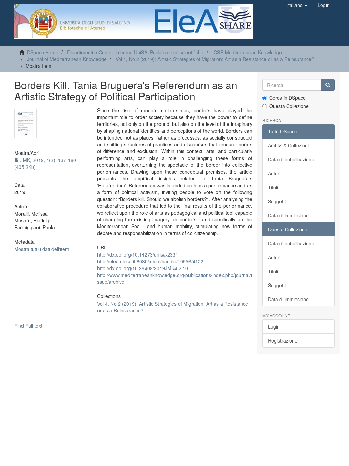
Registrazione (283, 340)
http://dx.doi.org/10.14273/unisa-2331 (137, 254)
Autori (274, 173)
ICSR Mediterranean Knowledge (247, 52)
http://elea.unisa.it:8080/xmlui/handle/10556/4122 (150, 261)
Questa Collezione (289, 106)
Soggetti (277, 201)
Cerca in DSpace (287, 97)
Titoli (273, 187)
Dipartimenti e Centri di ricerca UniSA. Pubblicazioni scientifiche (135, 52)
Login (274, 326)
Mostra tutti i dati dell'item (41, 249)
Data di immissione (288, 215)
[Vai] (328, 85)
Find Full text (28, 325)
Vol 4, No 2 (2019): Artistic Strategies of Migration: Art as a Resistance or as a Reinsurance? (215, 59)
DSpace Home (42, 52)
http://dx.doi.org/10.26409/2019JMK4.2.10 (142, 268)
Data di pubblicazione (291, 159)
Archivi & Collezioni (288, 145)
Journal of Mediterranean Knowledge (67, 59)
